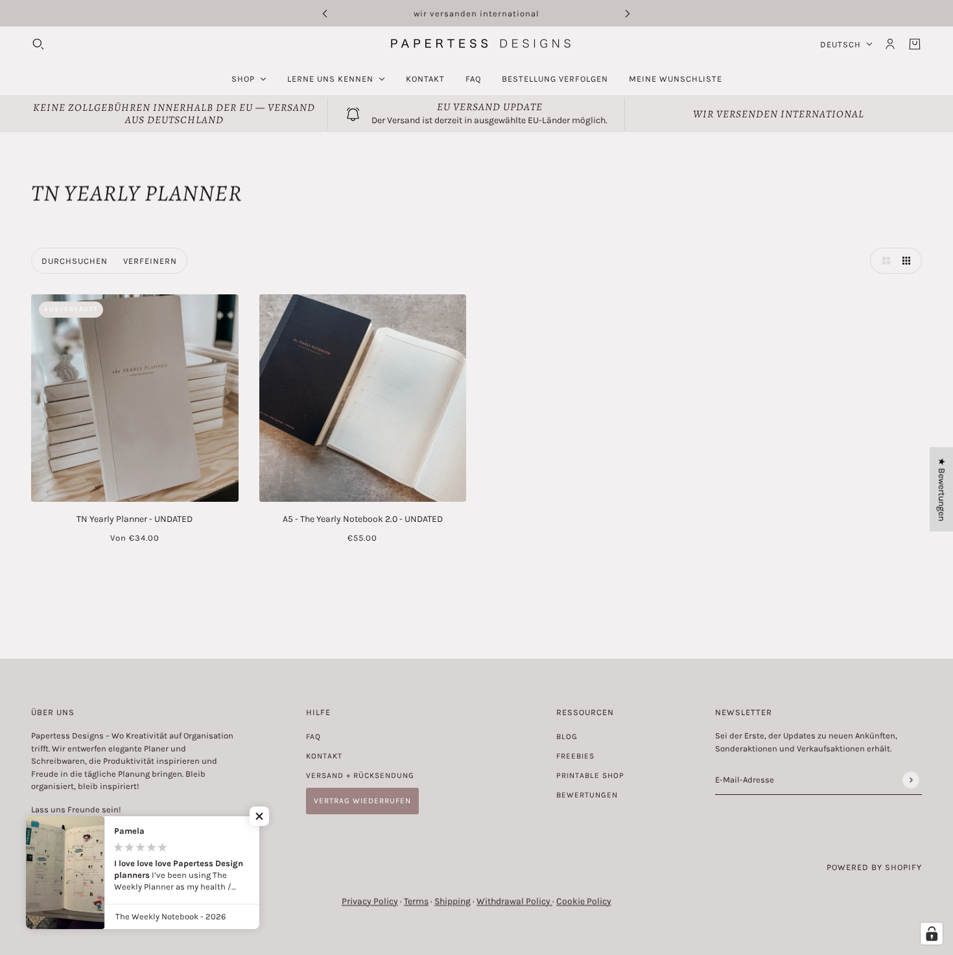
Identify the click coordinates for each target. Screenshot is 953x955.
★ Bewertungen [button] (941, 489)
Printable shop (590, 775)
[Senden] (910, 779)
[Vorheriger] (325, 13)
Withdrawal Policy (514, 901)
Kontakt (324, 755)
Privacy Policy (370, 901)
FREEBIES (575, 755)
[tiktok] (90, 833)
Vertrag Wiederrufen (362, 800)
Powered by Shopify (874, 867)
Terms (416, 901)
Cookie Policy (583, 901)
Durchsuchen (74, 261)
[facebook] (35, 833)
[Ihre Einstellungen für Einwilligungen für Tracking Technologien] (932, 934)
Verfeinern (150, 261)
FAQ (313, 736)
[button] (883, 261)
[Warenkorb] (915, 44)
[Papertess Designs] (476, 43)
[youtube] (72, 833)
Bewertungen (587, 794)
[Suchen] (38, 44)
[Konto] (890, 44)
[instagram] (54, 833)
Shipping (452, 901)
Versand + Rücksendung (360, 775)
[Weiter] (627, 13)
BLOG (567, 736)
